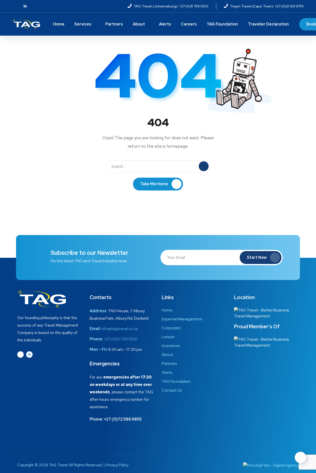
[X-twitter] (20, 354)
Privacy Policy (117, 465)
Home (58, 24)
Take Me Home (154, 184)
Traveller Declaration (268, 24)
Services (82, 24)
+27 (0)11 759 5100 (121, 339)
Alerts (165, 24)
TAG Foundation (222, 24)
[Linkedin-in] (29, 354)
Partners (114, 24)
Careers (189, 24)
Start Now (257, 257)
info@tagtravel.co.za (119, 328)
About (139, 24)
